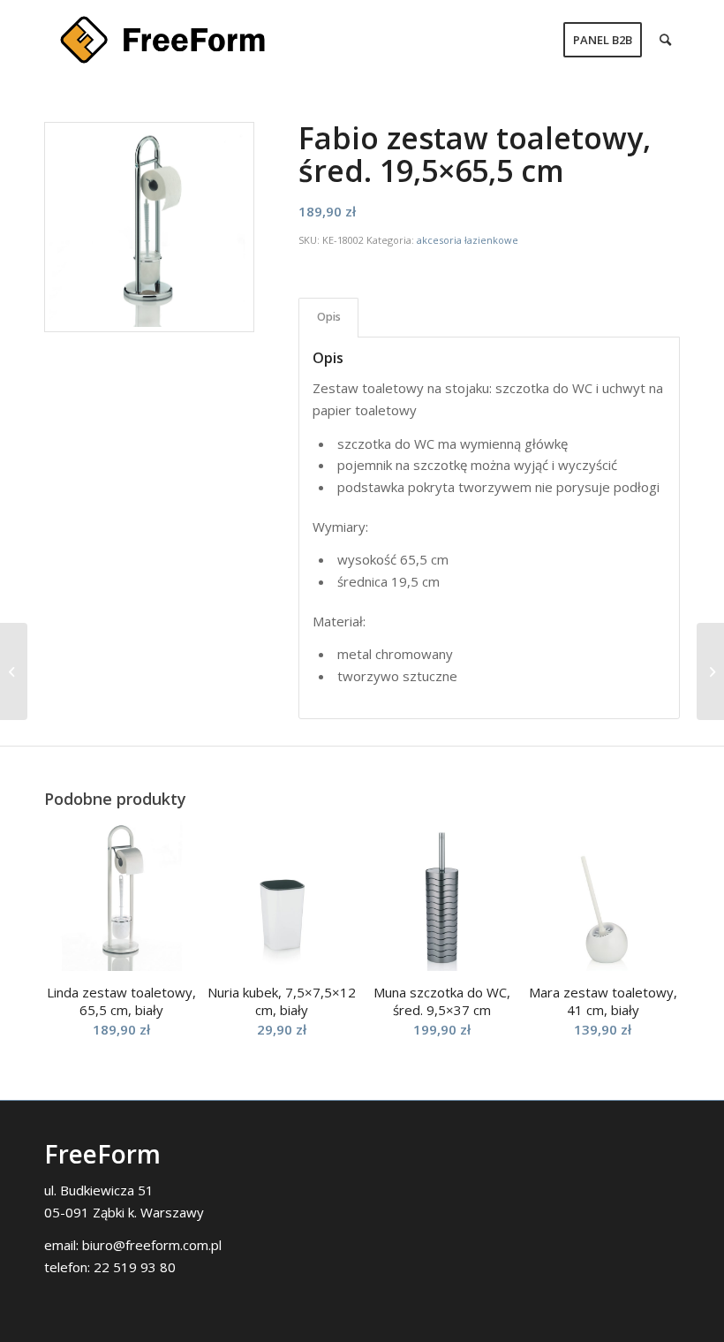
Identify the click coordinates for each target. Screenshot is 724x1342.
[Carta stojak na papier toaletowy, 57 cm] (13, 671)
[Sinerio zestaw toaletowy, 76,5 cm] (710, 671)
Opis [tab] (329, 316)
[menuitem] (602, 40)
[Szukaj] (665, 40)
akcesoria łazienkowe (467, 239)
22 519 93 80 (135, 1267)
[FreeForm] (162, 40)
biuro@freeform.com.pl (152, 1245)
